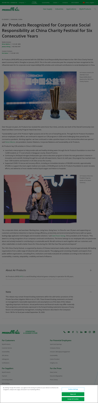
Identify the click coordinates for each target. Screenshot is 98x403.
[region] (49, 394)
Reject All (73, 394)
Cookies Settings (73, 389)
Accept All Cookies (73, 399)
